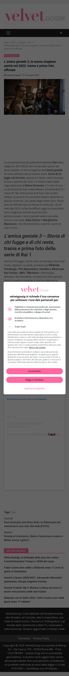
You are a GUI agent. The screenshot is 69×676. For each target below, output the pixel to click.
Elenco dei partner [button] (37, 347)
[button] (35, 326)
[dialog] (35, 338)
